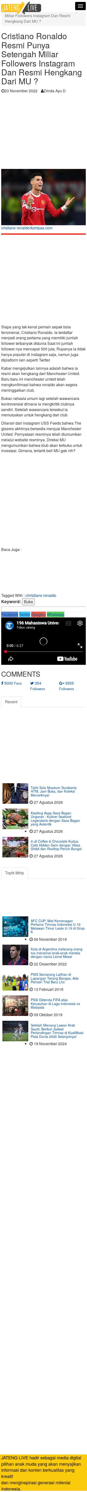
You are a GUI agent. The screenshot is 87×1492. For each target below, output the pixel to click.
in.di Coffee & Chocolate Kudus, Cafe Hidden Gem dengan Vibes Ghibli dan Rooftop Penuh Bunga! (56, 845)
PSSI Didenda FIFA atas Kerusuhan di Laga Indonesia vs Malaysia (55, 1003)
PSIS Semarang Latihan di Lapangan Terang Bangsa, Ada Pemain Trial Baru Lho (55, 978)
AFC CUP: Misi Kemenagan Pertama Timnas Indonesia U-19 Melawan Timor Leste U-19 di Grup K (58, 926)
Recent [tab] (11, 701)
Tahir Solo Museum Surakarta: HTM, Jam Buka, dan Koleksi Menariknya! (54, 791)
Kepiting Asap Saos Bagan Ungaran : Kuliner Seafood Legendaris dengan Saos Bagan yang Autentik (55, 818)
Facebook (9, 614)
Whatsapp (55, 614)
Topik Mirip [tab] (14, 873)
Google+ (38, 614)
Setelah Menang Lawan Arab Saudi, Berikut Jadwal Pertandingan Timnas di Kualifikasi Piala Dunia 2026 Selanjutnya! (57, 1031)
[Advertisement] (43, 132)
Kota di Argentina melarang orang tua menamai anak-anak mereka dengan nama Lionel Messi (56, 953)
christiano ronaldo (41, 595)
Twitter (24, 614)
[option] (43, 201)
